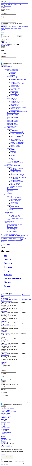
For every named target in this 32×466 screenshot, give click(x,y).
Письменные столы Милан (18, 107)
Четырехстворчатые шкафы (18, 177)
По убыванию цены (6, 301)
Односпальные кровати (17, 133)
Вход (2, 6)
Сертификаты (4, 424)
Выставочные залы (6, 439)
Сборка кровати (5, 427)
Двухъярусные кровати (17, 140)
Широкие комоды (15, 203)
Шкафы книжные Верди (17, 83)
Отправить (4, 25)
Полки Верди (14, 95)
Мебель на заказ (16, 3)
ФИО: (3, 10)
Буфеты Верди (15, 86)
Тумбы (9, 205)
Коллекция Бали (11, 123)
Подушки (10, 164)
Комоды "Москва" (16, 197)
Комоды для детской (16, 199)
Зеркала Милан (15, 110)
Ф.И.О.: (3, 367)
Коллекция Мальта (12, 117)
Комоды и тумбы (8, 194)
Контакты (7, 4)
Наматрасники (15, 161)
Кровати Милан (15, 108)
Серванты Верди (15, 85)
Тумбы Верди (14, 91)
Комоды (9, 196)
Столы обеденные (16, 215)
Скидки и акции (5, 429)
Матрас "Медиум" (6, 344)
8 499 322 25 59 (6, 29)
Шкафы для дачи (12, 231)
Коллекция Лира (11, 126)
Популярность (5, 295)
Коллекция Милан (12, 98)
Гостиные (10, 190)
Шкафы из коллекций (17, 168)
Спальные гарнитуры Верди (18, 79)
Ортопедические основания (15, 162)
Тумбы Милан (14, 105)
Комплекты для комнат (13, 70)
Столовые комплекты (17, 218)
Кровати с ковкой (15, 145)
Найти (19, 36)
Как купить (4, 433)
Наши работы (8, 3)
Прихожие (10, 192)
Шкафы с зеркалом (16, 180)
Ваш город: (4, 392)
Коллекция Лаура (12, 118)
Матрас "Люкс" (5, 314)
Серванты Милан (15, 102)
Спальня (13, 73)
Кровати (9, 129)
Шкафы (9, 167)
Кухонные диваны (12, 227)
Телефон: (3, 17)
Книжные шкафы (15, 183)
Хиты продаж (14, 130)
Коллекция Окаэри (12, 121)
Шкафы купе (14, 178)
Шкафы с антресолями (17, 181)
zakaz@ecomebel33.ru (6, 446)
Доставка (3, 426)
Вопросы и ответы (6, 432)
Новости (3, 441)
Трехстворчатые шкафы (17, 175)
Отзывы (3, 436)
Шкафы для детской (16, 186)
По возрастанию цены (15, 295)
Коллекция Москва (12, 124)
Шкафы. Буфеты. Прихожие (12, 165)
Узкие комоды (14, 202)
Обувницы (10, 209)
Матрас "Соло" (5, 355)
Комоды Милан (15, 104)
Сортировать (4, 298)
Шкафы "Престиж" (16, 171)
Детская (13, 75)
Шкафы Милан (15, 99)
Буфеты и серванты (12, 189)
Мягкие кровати (15, 139)
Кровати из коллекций (17, 132)
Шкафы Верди (15, 82)
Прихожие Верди (15, 88)
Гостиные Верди (15, 78)
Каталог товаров (7, 66)
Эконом (13, 149)
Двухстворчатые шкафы (17, 174)
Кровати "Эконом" (16, 146)
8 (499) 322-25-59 (5, 42)
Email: (2, 376)
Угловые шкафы (15, 184)
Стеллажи (10, 193)
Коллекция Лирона (12, 114)
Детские (13, 159)
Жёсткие (13, 155)
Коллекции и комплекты (11, 69)
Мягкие (13, 158)
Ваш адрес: (4, 13)
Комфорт (13, 151)
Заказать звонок (5, 45)
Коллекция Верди (12, 76)
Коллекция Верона (12, 97)
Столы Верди (14, 92)
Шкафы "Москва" (16, 170)
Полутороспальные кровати (18, 135)
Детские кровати (15, 137)
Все (5, 255)
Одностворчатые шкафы (17, 173)
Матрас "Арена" (5, 324)
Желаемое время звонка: (7, 20)
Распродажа (14, 4)
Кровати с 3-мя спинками (18, 142)
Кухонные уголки (12, 228)
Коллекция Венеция (12, 116)
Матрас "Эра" (4, 303)
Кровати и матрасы (9, 127)
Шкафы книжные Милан (18, 101)
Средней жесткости (16, 156)
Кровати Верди (15, 80)
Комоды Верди (15, 89)
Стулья (9, 219)
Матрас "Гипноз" (5, 334)
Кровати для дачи (12, 225)
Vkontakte (3, 454)
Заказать (3, 381)
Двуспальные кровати (17, 136)
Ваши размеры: (5, 395)
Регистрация (7, 6)
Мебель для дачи (8, 222)
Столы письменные (16, 216)
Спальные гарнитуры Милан (19, 111)
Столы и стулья (8, 212)
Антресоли (10, 187)
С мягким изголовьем (17, 143)
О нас (2, 3)
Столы (9, 213)
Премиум (13, 152)
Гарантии (3, 435)
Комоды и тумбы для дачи (14, 224)
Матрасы (9, 148)
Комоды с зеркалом (16, 200)
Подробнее (4, 311)
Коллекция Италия (12, 120)
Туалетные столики (12, 211)
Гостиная (13, 72)
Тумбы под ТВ (15, 206)
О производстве (5, 422)
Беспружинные (15, 154)
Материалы (4, 423)
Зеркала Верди (15, 94)
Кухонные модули (9, 221)
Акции (19, 4)
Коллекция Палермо (13, 113)
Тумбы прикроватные (17, 208)
